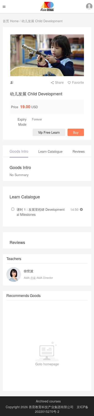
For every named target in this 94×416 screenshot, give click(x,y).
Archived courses (48, 401)
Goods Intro (19, 151)
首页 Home (11, 21)
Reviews (79, 151)
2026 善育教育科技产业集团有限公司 (47, 407)
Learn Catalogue (50, 151)
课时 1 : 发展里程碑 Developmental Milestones (41, 212)
